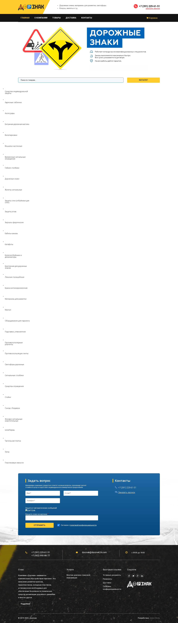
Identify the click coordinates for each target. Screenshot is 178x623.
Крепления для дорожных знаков (16, 267)
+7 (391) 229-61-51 (149, 6)
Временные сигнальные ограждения (15, 158)
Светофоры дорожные (14, 364)
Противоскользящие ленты (16, 353)
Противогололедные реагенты (14, 343)
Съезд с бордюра (12, 408)
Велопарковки (11, 135)
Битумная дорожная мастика (17, 124)
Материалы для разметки (15, 299)
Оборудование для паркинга (17, 320)
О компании (40, 18)
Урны (7, 451)
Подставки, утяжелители (15, 331)
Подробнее (25, 604)
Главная (25, 18)
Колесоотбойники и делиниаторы (13, 256)
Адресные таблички (13, 102)
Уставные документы (112, 575)
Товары (56, 18)
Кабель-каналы (11, 233)
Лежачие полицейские (14, 277)
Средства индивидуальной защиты (16, 92)
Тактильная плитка (13, 441)
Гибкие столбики (12, 168)
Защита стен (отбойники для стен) (17, 201)
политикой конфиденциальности (83, 525)
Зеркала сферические (14, 222)
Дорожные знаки (12, 178)
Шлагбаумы (10, 430)
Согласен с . (79, 525)
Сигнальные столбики (14, 375)
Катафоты (9, 244)
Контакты (86, 18)
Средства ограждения (14, 386)
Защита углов (10, 211)
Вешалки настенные (13, 146)
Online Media (155, 618)
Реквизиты (107, 579)
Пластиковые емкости (14, 462)
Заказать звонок (153, 8)
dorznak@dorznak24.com (94, 552)
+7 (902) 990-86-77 (40, 555)
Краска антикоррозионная (16, 288)
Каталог (143, 80)
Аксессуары (10, 113)
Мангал (8, 310)
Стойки (8, 397)
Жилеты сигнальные (13, 189)
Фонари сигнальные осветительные (13, 420)
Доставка (71, 18)
